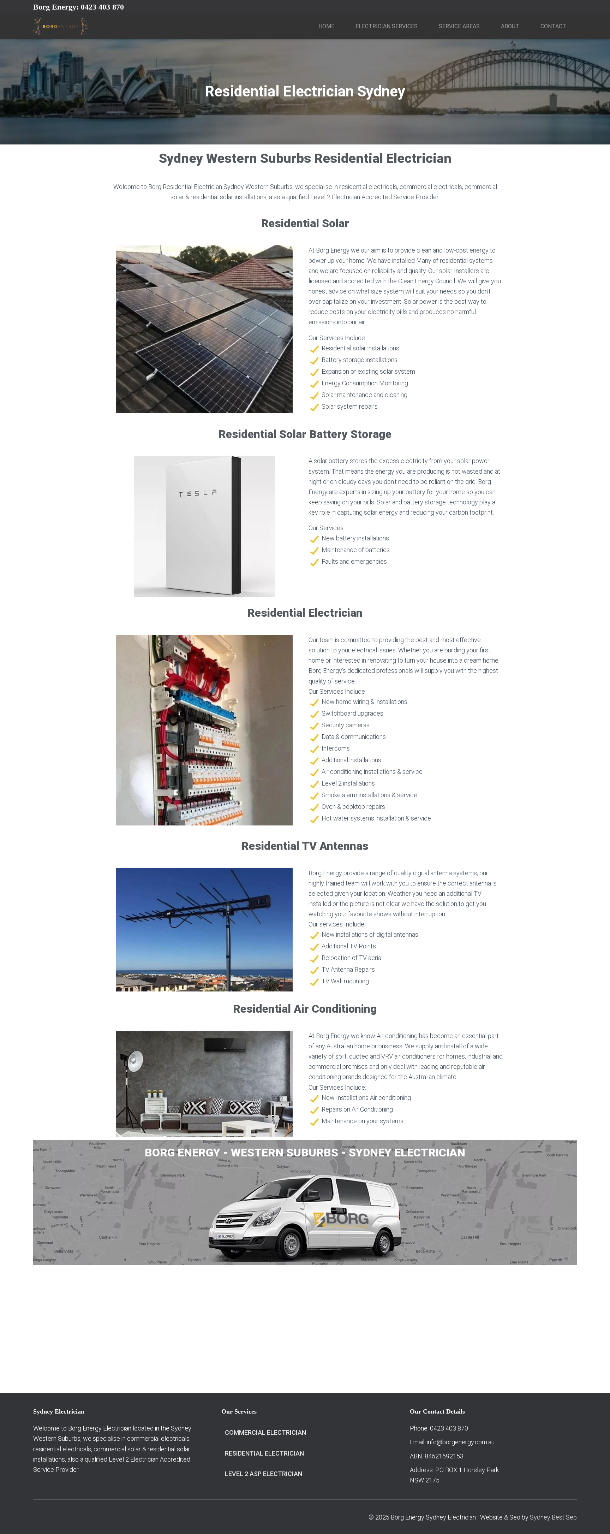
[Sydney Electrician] (61, 26)
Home (326, 26)
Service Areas (459, 26)
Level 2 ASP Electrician (263, 1473)
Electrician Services (386, 26)
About (510, 26)
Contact (553, 26)
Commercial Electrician (265, 1432)
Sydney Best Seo (553, 1517)
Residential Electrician (264, 1453)
